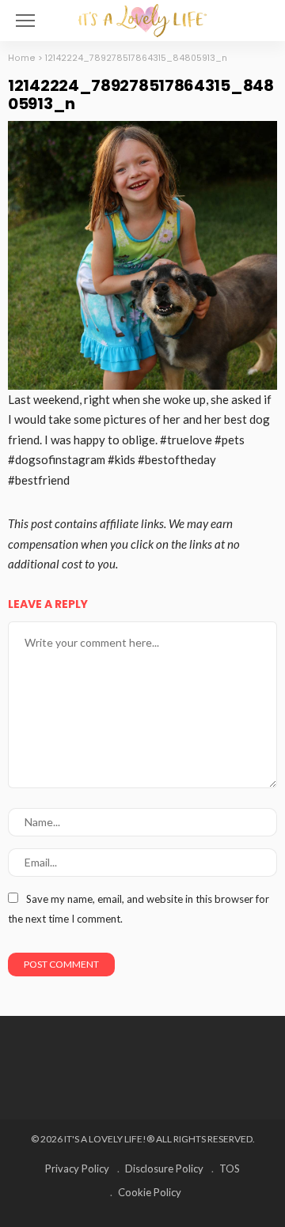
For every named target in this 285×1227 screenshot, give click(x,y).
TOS (229, 1168)
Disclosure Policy (164, 1168)
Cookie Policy (149, 1192)
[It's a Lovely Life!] (142, 18)
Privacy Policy (77, 1168)
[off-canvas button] (25, 20)
